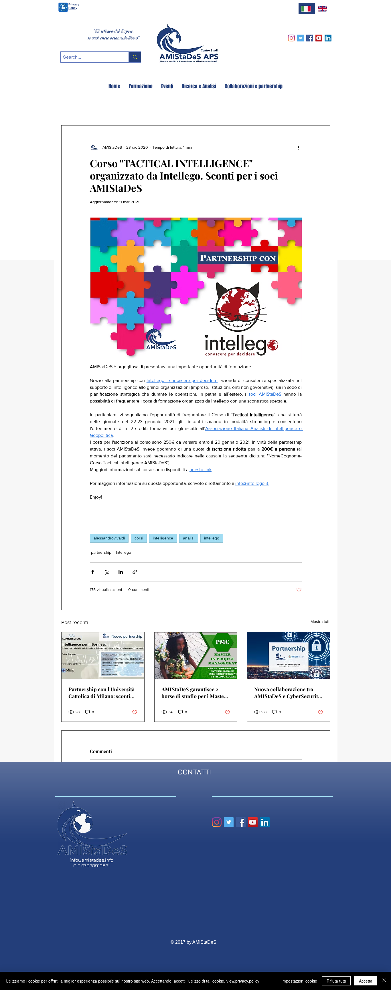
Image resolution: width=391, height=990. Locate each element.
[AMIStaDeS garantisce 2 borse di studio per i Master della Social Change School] (196, 655)
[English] (323, 8)
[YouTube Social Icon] (318, 38)
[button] (114, 86)
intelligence (163, 538)
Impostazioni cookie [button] (299, 981)
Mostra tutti (320, 621)
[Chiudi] (384, 980)
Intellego (123, 552)
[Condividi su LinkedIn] (120, 572)
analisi (188, 538)
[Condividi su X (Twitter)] (106, 572)
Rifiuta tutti (336, 981)
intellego (211, 538)
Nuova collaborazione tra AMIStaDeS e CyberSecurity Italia (287, 693)
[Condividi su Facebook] (92, 572)
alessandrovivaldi (109, 538)
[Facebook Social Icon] (309, 38)
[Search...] (135, 57)
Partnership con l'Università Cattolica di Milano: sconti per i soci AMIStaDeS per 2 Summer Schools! (101, 693)
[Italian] (307, 8)
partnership (101, 552)
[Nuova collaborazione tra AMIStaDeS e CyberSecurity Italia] (288, 655)
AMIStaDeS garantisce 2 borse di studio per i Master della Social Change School (193, 693)
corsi (139, 538)
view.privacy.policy (242, 981)
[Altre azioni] (298, 147)
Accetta (365, 981)
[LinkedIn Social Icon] (328, 38)
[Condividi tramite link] (134, 572)
